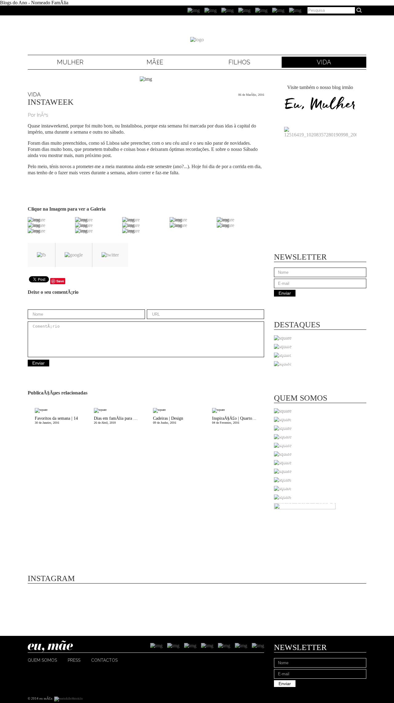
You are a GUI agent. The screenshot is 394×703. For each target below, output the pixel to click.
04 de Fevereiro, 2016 (238, 420)
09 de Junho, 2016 (168, 420)
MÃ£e (155, 62)
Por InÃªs (38, 115)
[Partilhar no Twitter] (110, 255)
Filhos (239, 62)
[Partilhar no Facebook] (41, 255)
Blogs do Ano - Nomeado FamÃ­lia (34, 2)
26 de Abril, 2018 (120, 420)
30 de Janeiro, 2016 (56, 420)
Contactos (104, 660)
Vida (324, 62)
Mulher (70, 62)
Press (74, 660)
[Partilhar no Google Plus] (73, 255)
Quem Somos (42, 660)
